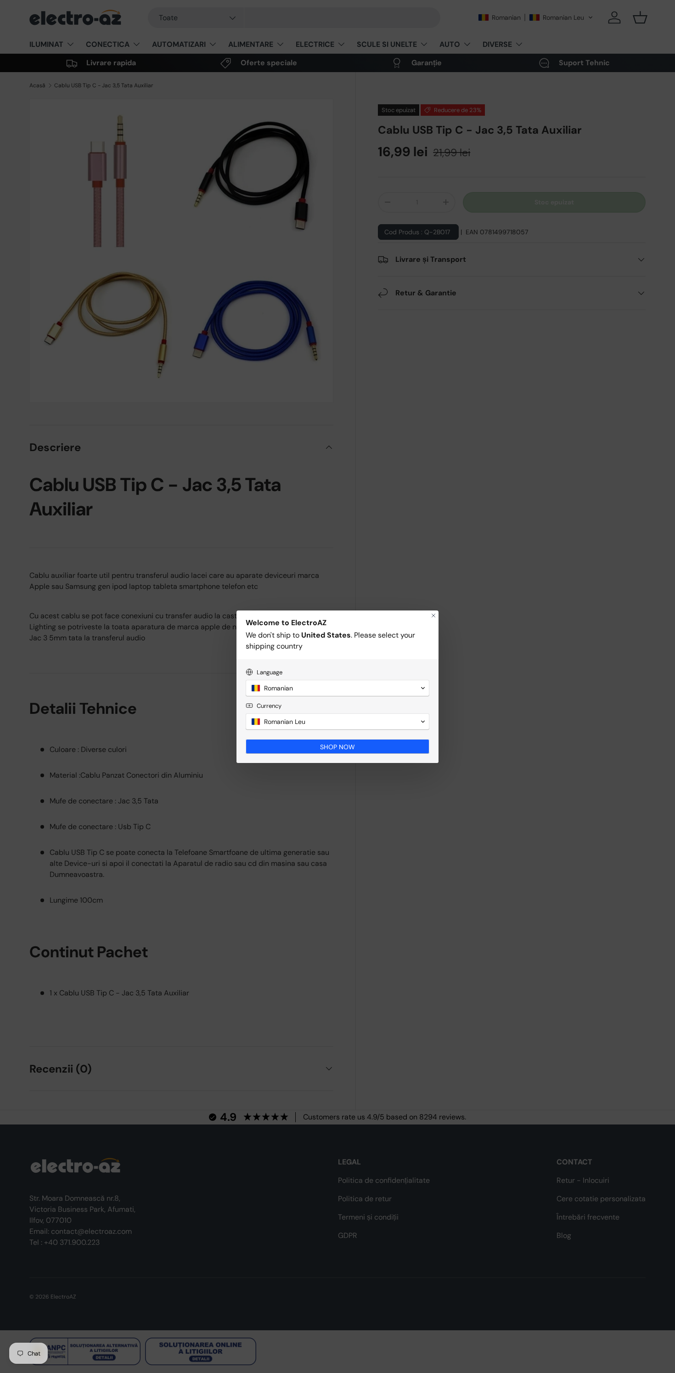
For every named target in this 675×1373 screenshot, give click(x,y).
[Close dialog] (433, 615)
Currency (269, 706)
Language (269, 672)
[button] (337, 688)
